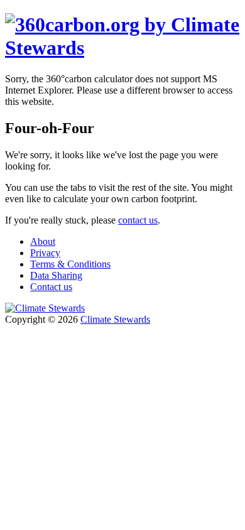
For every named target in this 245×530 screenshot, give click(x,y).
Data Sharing (56, 275)
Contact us (51, 286)
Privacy (45, 252)
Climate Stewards (115, 319)
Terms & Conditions (70, 264)
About (42, 241)
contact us (138, 220)
